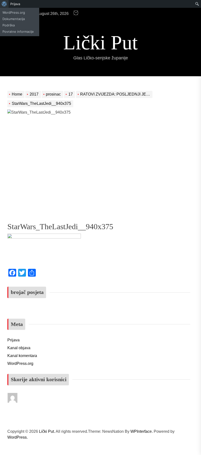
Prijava (15, 4)
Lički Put (100, 43)
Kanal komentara (22, 356)
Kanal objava (18, 348)
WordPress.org (13, 12)
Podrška (8, 25)
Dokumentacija (13, 19)
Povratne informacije (18, 31)
